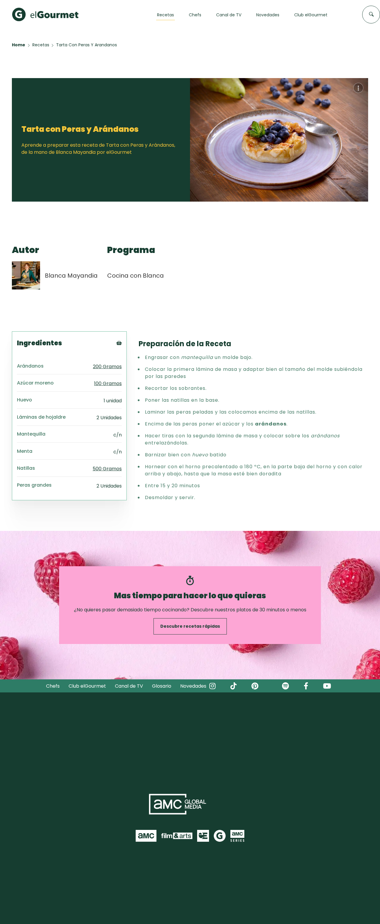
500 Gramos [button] (107, 468)
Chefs (53, 686)
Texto (130, 352)
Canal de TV (129, 686)
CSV (127, 360)
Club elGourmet (87, 686)
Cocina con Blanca (135, 275)
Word (129, 382)
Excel (128, 375)
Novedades (193, 686)
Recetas (40, 45)
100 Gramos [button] (108, 383)
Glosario (161, 686)
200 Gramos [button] (107, 366)
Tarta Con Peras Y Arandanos (86, 45)
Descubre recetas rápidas (190, 626)
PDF (127, 367)
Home (18, 45)
